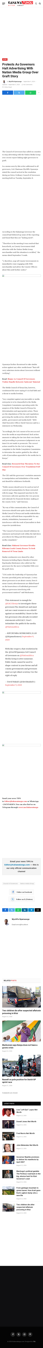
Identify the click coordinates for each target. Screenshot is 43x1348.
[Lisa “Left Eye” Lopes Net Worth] (8, 1112)
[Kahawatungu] (20, 3)
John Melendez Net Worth (27, 1145)
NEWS (5, 59)
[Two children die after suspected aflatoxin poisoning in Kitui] (21, 997)
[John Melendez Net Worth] (8, 1148)
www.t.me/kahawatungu (28, 807)
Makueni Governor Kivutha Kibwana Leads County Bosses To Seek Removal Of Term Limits (18, 548)
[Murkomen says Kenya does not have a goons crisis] (21, 1031)
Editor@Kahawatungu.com (17, 865)
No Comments (28, 84)
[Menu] (3, 3)
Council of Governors (10, 883)
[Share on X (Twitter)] (19, 93)
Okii (34, 1341)
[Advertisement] (21, 32)
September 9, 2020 (13, 685)
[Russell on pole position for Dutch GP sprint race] (21, 1065)
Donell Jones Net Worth (26, 1122)
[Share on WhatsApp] (30, 93)
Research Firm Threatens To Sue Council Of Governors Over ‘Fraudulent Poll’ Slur (21, 467)
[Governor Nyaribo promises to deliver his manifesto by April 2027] (8, 1160)
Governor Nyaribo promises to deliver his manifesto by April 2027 (27, 1159)
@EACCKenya (11, 603)
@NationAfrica (12, 626)
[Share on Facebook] (7, 93)
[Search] (39, 3)
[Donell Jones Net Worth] (8, 1124)
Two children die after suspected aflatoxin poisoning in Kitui (25, 1207)
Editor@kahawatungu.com (15, 801)
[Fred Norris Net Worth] (8, 1136)
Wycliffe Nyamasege (15, 81)
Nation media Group (27, 883)
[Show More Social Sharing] (39, 93)
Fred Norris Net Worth (25, 1133)
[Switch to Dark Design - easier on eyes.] (36, 3)
